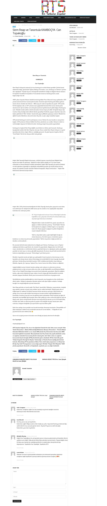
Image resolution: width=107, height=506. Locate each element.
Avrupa (38, 17)
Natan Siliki (80, 93)
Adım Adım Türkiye (19, 21)
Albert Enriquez (81, 139)
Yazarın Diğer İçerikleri (29, 379)
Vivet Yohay (72, 44)
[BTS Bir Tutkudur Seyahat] (53, 7)
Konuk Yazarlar (19, 36)
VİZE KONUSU (73, 25)
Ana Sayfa (14, 25)
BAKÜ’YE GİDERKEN (18, 395)
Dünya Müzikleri (32, 21)
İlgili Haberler (17, 379)
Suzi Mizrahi (72, 27)
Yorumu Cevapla (20, 415)
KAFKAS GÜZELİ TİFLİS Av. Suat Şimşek (54, 359)
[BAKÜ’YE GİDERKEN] (21, 388)
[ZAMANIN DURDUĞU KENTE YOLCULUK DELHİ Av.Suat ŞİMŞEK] (57, 388)
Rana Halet (80, 146)
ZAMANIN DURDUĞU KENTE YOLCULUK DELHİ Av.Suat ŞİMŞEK (25, 360)
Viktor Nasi (80, 116)
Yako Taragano (73, 33)
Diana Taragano (81, 101)
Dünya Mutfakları (85, 17)
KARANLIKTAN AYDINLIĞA (77, 42)
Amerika (23, 17)
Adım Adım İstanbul (48, 17)
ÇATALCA (72, 31)
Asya (30, 17)
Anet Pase (79, 86)
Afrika (15, 17)
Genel (59, 17)
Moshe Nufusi (81, 131)
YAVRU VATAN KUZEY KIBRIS (77, 37)
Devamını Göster (82, 47)
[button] (94, 19)
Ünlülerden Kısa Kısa (70, 17)
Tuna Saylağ (80, 108)
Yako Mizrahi (80, 124)
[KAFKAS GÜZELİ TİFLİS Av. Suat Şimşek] (39, 388)
